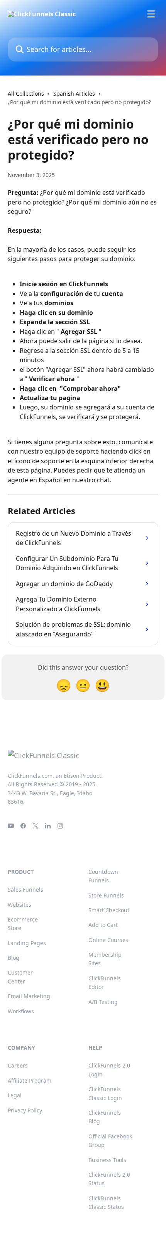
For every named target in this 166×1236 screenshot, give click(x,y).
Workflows (21, 1011)
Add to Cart (103, 924)
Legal (15, 1095)
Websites (19, 904)
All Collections (26, 93)
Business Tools (107, 1160)
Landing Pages (27, 943)
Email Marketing (29, 996)
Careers (18, 1065)
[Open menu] (151, 14)
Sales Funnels (25, 889)
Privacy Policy (25, 1110)
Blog (13, 957)
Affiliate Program (29, 1080)
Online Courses (108, 940)
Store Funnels (106, 895)
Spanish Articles (74, 93)
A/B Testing (103, 1002)
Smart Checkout (108, 910)
